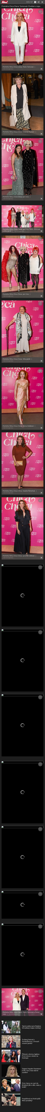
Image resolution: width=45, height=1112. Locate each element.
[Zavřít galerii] (42, 2)
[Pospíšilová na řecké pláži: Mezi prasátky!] (11, 1099)
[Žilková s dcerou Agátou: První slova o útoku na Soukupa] (11, 1056)
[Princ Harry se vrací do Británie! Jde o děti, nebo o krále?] (11, 1085)
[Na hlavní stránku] (5, 2)
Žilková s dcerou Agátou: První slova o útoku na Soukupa (31, 1056)
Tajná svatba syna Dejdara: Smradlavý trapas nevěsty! (31, 1027)
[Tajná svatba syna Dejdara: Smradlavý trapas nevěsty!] (11, 1027)
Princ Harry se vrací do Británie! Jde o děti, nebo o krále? (31, 1085)
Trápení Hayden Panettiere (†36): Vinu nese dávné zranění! (31, 1070)
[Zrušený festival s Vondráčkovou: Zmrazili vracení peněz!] (11, 1041)
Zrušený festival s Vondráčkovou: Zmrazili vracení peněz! (30, 1041)
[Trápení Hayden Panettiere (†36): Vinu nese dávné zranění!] (11, 1070)
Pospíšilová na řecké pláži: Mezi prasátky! (31, 1099)
